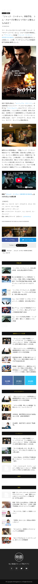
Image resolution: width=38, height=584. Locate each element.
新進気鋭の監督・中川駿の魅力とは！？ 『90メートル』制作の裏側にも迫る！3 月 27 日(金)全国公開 (24, 359)
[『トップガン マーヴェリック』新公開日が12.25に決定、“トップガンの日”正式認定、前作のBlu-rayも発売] (6, 292)
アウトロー (8, 35)
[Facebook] (11, 568)
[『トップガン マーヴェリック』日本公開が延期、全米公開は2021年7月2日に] (6, 270)
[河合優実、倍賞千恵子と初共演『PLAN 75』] (6, 425)
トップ (3, 10)
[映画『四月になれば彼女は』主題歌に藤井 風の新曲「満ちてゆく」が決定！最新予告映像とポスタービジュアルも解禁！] (6, 505)
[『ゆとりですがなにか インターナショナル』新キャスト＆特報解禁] (6, 540)
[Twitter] (21, 568)
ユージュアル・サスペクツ (24, 103)
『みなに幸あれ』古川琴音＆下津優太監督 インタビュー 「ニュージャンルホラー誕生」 (24, 459)
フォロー (19, 376)
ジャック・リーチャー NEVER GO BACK (19, 194)
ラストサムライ (12, 108)
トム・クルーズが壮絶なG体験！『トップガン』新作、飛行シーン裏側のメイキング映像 (24, 319)
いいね (7, 376)
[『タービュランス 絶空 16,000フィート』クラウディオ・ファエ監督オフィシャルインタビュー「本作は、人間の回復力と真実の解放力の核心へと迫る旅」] (6, 341)
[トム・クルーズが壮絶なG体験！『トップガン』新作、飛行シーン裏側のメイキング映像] (6, 319)
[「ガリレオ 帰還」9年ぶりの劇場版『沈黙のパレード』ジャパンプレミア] (6, 407)
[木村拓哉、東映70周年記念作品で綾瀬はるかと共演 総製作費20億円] (6, 416)
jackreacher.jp (27, 216)
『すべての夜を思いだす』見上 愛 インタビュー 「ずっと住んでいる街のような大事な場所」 (24, 450)
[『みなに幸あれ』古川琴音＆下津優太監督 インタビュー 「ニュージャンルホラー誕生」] (6, 459)
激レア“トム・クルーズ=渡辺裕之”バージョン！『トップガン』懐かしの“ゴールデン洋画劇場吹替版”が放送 (24, 310)
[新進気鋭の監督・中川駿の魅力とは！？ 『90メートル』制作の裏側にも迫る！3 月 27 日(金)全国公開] (6, 359)
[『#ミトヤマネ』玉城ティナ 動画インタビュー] (6, 513)
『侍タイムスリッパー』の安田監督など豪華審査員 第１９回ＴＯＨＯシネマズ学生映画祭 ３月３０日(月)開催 (24, 350)
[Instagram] (16, 568)
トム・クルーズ (6, 252)
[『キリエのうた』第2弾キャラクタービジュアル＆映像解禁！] (6, 531)
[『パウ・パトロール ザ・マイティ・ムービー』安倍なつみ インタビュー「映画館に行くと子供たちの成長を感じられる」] (6, 468)
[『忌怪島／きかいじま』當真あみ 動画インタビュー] (6, 522)
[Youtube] (26, 568)
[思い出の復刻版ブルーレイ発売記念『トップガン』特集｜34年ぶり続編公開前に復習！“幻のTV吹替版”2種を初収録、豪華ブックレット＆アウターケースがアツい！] (6, 279)
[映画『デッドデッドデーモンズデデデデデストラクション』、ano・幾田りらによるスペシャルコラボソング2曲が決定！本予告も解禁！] (6, 495)
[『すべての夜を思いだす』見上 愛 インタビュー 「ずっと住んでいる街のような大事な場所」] (6, 450)
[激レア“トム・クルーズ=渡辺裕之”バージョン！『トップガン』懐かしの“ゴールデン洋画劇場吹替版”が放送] (6, 310)
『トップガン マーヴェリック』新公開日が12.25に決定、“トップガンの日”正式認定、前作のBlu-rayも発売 (24, 292)
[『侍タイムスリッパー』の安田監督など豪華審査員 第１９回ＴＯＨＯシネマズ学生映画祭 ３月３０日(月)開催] (6, 351)
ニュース (9, 10)
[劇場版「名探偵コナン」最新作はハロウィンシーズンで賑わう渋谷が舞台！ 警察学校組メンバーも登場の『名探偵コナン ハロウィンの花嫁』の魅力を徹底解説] (6, 368)
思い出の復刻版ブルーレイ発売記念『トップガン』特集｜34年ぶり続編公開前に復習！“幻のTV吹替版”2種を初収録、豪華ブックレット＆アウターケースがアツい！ (24, 281)
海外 (9, 13)
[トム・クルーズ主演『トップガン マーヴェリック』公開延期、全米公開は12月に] (6, 301)
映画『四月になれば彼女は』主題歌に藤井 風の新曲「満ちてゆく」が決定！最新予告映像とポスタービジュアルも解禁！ (24, 504)
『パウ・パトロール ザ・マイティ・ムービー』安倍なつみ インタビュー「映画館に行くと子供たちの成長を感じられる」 (24, 468)
